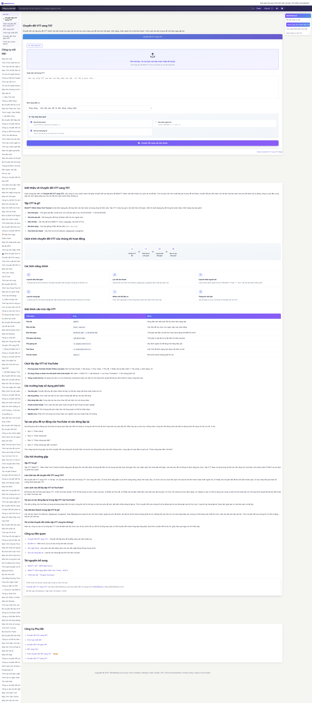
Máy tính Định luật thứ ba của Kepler (11, 555)
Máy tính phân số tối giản (11, 158)
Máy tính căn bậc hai (10, 204)
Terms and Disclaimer (173, 673)
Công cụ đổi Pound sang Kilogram (11, 131)
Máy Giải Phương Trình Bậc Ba (11, 330)
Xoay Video (6, 422)
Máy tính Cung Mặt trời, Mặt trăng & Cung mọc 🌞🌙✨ (11, 490)
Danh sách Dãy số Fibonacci (11, 452)
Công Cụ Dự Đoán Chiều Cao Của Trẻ (11, 613)
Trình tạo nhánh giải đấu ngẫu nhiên (11, 147)
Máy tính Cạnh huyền (10, 219)
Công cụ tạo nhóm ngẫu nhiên (11, 433)
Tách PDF (5, 521)
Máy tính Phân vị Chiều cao (11, 597)
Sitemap (145, 673)
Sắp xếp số (6, 93)
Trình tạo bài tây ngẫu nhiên (11, 67)
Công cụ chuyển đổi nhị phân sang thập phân (11, 177)
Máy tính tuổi (7, 59)
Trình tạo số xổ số (9, 532)
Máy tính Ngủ (7, 655)
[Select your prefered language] (277, 8)
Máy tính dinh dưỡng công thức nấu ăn (11, 406)
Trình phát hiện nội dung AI (11, 223)
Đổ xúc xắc (6, 173)
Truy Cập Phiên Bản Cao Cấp (296, 29)
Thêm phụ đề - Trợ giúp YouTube (40, 575)
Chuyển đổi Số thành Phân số (11, 475)
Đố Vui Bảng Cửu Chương (11, 563)
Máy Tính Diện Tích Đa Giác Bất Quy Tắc (11, 643)
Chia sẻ (267, 8)
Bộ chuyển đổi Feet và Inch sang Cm (11, 227)
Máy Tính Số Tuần (9, 212)
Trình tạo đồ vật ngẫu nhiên (11, 536)
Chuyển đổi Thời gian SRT (37, 645)
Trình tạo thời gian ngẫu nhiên (11, 674)
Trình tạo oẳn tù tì (9, 82)
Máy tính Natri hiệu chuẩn (11, 517)
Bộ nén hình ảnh (8, 574)
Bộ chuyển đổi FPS (9, 284)
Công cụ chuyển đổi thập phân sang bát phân (11, 399)
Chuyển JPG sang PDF (10, 345)
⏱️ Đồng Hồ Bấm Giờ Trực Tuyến (11, 349)
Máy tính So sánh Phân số (11, 292)
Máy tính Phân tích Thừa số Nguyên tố (11, 109)
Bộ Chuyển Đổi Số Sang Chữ (11, 162)
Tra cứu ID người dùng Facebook (11, 74)
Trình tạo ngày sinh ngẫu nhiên (11, 387)
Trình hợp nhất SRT (34, 640)
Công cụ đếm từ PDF (10, 586)
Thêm (258, 8)
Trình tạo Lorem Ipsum (9, 43)
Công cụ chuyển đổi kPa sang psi (11, 231)
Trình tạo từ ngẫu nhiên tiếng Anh (11, 678)
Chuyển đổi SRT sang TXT (38, 539)
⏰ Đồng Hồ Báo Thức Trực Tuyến (11, 315)
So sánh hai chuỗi (9, 319)
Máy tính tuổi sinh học (10, 364)
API (162, 673)
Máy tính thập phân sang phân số (11, 242)
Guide (157, 673)
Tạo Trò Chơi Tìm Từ (10, 456)
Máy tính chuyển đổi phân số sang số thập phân (11, 380)
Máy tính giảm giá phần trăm (11, 151)
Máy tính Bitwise (8, 601)
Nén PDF (5, 181)
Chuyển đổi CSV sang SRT (37, 635)
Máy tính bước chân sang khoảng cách (11, 403)
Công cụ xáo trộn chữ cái (11, 311)
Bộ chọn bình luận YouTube (11, 552)
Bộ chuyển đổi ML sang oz (11, 506)
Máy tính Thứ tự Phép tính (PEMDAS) (11, 647)
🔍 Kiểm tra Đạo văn (10, 299)
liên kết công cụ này (293, 20)
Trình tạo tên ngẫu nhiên (11, 250)
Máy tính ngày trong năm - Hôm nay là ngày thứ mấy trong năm (11, 193)
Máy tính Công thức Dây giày (11, 341)
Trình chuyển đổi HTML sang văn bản (11, 464)
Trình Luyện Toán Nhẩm (11, 112)
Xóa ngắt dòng (33, 548)
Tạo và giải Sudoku (9, 471)
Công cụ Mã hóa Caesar (11, 78)
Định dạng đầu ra (33, 103)
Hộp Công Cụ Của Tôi (294, 33)
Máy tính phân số (8, 529)
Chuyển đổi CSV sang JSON (11, 257)
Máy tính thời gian (9, 196)
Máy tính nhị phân (9, 189)
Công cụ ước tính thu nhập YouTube (11, 513)
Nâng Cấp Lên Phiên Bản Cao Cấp (298, 25)
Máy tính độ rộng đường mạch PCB (11, 620)
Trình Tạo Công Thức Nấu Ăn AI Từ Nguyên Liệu (11, 288)
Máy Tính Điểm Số (9, 361)
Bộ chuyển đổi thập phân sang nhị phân (11, 120)
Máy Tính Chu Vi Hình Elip (11, 460)
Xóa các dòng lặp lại (35, 553)
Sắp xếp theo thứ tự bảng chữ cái (11, 418)
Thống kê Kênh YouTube (11, 166)
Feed (151, 673)
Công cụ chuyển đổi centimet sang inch (11, 658)
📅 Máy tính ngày (8, 235)
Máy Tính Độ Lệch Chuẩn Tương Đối (11, 445)
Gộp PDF (5, 368)
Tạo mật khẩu (7, 681)
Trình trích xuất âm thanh (11, 261)
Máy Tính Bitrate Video (11, 483)
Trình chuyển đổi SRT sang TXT (39, 654)
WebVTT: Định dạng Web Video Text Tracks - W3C (47, 570)
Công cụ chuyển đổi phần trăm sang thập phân (11, 685)
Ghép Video (6, 238)
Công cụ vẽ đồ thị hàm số (11, 639)
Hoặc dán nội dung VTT (36, 73)
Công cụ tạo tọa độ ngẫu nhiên (11, 689)
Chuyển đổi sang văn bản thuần (154, 143)
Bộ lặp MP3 (6, 246)
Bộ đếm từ (32, 544)
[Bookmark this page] (282, 8)
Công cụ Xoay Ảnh (9, 594)
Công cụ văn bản (8, 8)
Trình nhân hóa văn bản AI (11, 139)
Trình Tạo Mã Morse (9, 135)
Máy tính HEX (7, 269)
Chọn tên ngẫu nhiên (10, 582)
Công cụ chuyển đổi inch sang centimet (11, 662)
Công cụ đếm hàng (9, 101)
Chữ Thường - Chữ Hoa (11, 410)
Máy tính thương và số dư (11, 89)
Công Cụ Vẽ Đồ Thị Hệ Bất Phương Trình (11, 200)
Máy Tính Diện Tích (9, 693)
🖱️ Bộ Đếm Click (8, 116)
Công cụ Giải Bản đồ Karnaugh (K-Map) (11, 616)
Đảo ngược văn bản (9, 170)
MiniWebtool (98, 587)
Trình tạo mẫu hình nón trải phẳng (11, 605)
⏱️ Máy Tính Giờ (8, 97)
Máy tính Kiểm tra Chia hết (11, 208)
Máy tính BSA (7, 487)
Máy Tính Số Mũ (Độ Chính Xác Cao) (11, 70)
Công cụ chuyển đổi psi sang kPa (11, 395)
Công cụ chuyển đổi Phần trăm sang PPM (11, 357)
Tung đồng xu (7, 414)
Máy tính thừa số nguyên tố (11, 548)
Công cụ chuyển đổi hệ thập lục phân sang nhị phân (11, 479)
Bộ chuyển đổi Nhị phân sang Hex (11, 322)
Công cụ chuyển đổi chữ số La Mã (11, 128)
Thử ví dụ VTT (36, 45)
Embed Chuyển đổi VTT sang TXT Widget (270, 152)
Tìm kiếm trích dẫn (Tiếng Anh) (11, 185)
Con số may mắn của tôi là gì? (11, 307)
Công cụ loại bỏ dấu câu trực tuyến (11, 540)
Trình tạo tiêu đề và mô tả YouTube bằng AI (11, 448)
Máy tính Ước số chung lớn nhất (11, 624)
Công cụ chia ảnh (8, 338)
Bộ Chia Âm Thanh (9, 632)
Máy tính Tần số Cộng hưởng (11, 383)
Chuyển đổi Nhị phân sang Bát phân (11, 510)
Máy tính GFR (7, 441)
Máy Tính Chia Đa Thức (11, 544)
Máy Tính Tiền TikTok (10, 697)
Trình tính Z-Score (9, 628)
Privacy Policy (188, 673)
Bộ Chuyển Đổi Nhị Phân (11, 636)
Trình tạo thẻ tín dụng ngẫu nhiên (11, 303)
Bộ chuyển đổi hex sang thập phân (11, 376)
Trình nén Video (8, 273)
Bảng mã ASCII (7, 571)
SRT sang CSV (32, 649)
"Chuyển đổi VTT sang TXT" (37, 587)
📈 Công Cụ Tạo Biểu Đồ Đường (11, 590)
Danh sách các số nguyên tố (11, 437)
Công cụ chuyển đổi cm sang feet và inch (11, 353)
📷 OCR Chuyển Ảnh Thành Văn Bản (11, 254)
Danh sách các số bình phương (11, 666)
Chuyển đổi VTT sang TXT (37, 658)
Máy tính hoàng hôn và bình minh (11, 494)
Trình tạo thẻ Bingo (9, 296)
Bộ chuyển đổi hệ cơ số (11, 105)
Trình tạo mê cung (9, 280)
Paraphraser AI (7, 670)
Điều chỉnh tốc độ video (11, 391)
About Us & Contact (202, 673)
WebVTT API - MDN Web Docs (39, 566)
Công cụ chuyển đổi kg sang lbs (11, 124)
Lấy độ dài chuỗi (8, 326)
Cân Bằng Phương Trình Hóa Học (11, 578)
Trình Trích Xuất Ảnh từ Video (11, 63)
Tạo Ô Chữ (6, 277)
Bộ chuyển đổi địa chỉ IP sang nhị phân (11, 609)
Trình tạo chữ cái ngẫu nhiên (11, 498)
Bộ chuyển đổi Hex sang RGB (11, 525)
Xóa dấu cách (7, 154)
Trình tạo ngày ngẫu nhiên (11, 502)
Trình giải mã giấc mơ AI (11, 567)
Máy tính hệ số (7, 651)
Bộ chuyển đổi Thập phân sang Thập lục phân (11, 425)
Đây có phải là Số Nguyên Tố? (11, 215)
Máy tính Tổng (7, 468)
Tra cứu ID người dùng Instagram (11, 86)
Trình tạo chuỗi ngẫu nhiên (11, 143)
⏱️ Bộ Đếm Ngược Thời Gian (11, 372)
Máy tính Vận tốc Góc (10, 700)
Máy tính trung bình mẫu (11, 559)
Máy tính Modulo (8, 334)
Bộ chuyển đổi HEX (9, 429)
